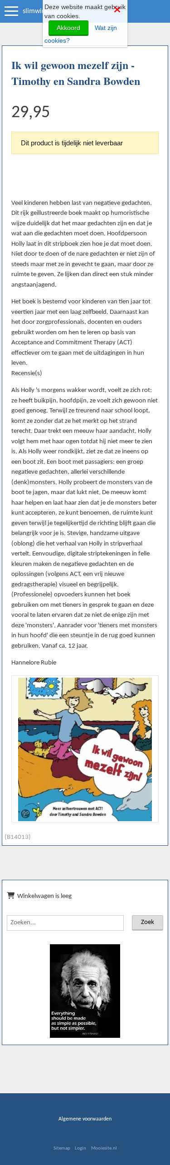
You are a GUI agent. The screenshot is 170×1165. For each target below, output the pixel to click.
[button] (148, 686)
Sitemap (61, 1148)
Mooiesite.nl (104, 1148)
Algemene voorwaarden (85, 1119)
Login (80, 1148)
